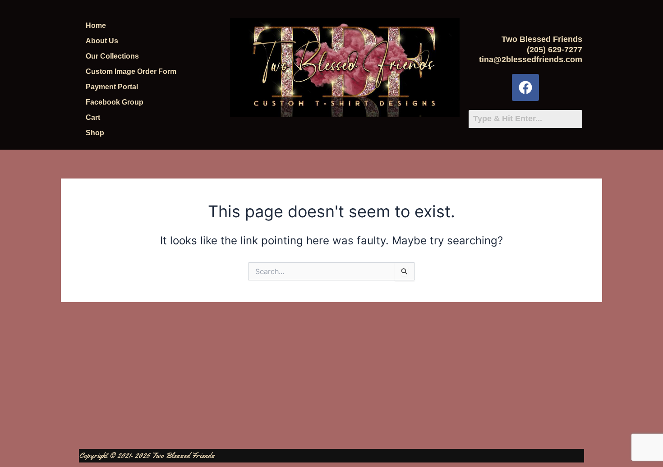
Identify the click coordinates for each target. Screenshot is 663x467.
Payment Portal (112, 87)
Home (96, 25)
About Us (102, 41)
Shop (95, 133)
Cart (93, 117)
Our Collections (112, 56)
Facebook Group (114, 102)
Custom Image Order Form (131, 71)
